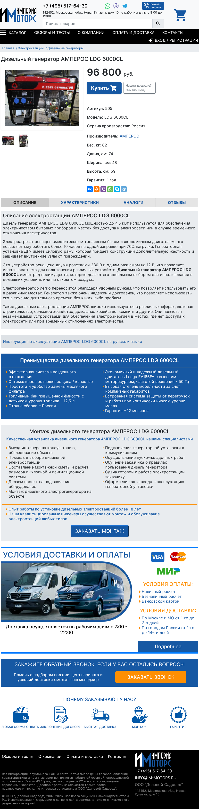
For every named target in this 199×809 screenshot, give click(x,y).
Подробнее (168, 646)
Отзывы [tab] (177, 202)
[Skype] (117, 189)
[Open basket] (180, 14)
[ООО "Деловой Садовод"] (18, 14)
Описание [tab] (24, 202)
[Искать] (158, 23)
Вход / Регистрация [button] (176, 40)
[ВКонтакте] (90, 189)
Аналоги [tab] (133, 202)
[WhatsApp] (110, 189)
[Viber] (103, 189)
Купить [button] (100, 88)
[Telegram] (124, 189)
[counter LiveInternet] (5, 768)
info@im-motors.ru (155, 777)
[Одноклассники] (97, 189)
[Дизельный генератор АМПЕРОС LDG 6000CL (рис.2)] (23, 141)
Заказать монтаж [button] (99, 531)
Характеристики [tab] (80, 202)
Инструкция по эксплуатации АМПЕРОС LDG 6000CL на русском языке (72, 341)
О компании (91, 32)
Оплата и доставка (133, 32)
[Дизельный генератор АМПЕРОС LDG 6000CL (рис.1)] (8, 141)
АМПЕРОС (129, 136)
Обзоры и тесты (52, 32)
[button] (140, 88)
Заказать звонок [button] (156, 5)
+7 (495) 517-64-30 (65, 6)
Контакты (172, 32)
